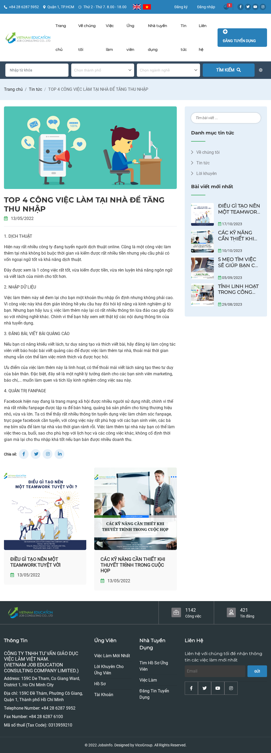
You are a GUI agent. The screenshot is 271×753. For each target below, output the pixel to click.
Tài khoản (103, 694)
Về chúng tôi (207, 152)
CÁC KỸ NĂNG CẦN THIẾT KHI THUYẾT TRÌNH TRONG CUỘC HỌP (133, 564)
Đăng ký (181, 7)
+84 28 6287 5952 (24, 7)
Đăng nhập (206, 7)
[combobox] (102, 70)
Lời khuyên (206, 173)
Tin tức (35, 89)
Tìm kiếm (226, 70)
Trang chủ (13, 89)
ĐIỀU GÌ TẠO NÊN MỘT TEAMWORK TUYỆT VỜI (35, 562)
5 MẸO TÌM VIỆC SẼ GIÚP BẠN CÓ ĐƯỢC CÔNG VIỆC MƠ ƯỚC (238, 268)
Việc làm (148, 680)
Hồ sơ (100, 683)
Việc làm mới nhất (112, 655)
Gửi (257, 671)
